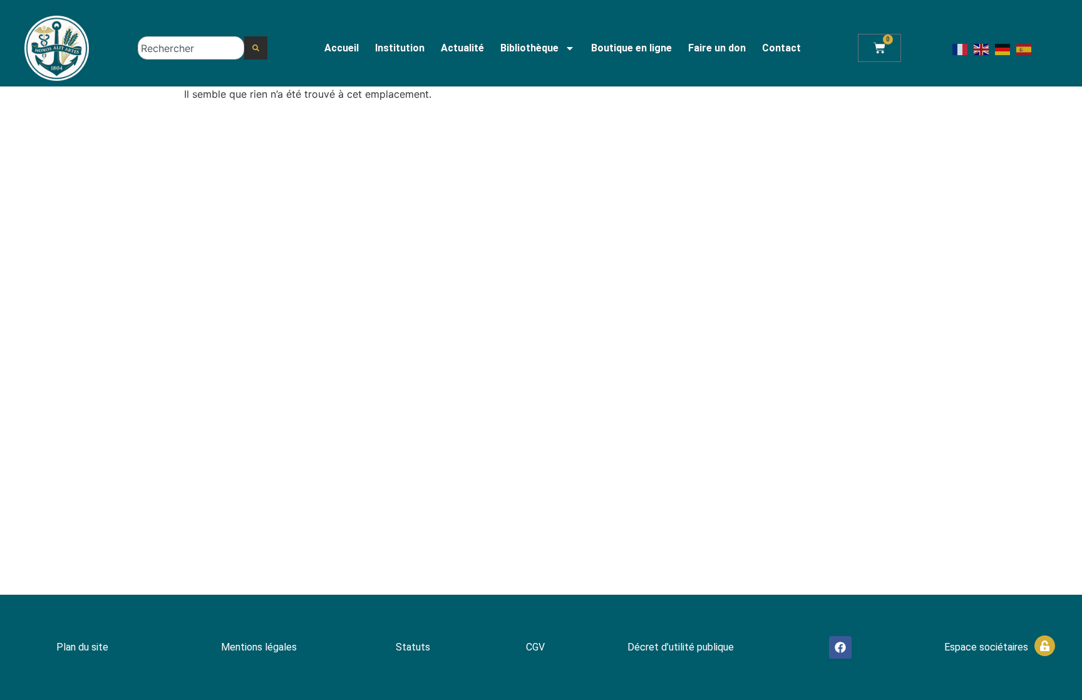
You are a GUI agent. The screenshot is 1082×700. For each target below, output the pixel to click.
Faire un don (717, 48)
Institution (400, 48)
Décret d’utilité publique (680, 647)
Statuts (413, 647)
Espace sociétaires (986, 647)
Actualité (462, 48)
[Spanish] (1024, 48)
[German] (1003, 48)
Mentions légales (259, 647)
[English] (982, 48)
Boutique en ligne (631, 48)
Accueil (341, 48)
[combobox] (191, 48)
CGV (535, 647)
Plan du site (82, 647)
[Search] (255, 48)
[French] (960, 48)
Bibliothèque (529, 48)
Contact (781, 48)
